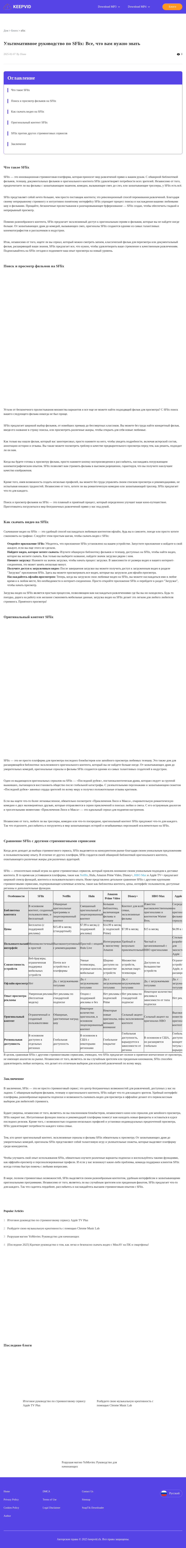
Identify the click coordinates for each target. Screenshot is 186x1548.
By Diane (21, 54)
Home (7, 1491)
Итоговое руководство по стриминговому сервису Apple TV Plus (47, 1220)
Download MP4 (137, 6)
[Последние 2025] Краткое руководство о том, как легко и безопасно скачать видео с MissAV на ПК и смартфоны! (78, 1244)
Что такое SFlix (20, 90)
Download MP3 (107, 6)
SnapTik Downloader (93, 1507)
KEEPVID (22, 6)
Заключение (18, 143)
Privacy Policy (11, 1499)
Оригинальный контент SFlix (29, 122)
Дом (6, 30)
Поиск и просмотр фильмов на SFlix (33, 100)
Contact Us (87, 1491)
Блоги (14, 30)
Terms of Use (49, 1499)
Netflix (84, 875)
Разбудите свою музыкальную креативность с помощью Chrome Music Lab (53, 1228)
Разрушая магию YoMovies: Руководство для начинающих (43, 1236)
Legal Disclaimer (51, 1507)
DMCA (46, 1491)
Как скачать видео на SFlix (27, 111)
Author (7, 1516)
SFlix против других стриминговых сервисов (39, 133)
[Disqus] (93, 1296)
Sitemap (86, 1499)
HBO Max (140, 875)
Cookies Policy (11, 1507)
